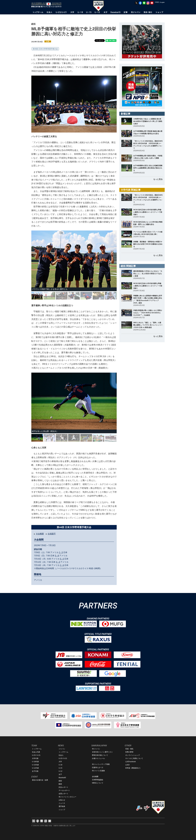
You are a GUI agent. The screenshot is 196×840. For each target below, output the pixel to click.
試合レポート (63, 787)
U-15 (60, 768)
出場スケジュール (98, 758)
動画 (60, 784)
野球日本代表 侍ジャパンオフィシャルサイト (47, 4)
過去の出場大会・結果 (40, 780)
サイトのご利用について (134, 758)
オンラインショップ (132, 755)
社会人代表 (36, 752)
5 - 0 (62, 559)
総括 (60, 781)
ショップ (62, 810)
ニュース (62, 803)
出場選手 (52, 534)
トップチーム (37, 749)
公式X (127, 765)
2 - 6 (62, 565)
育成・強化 (129, 749)
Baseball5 (62, 778)
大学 (60, 762)
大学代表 (35, 758)
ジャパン (62, 749)
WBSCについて (97, 783)
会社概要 (95, 776)
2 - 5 (61, 552)
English (162, 2)
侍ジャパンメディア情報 (101, 764)
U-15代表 (35, 765)
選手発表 (62, 806)
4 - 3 (58, 562)
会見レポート (63, 794)
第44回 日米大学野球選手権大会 (45, 49)
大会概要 (40, 534)
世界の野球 (129, 752)
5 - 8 (57, 555)
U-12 (60, 771)
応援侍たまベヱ (97, 767)
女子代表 (35, 771)
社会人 (61, 755)
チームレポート (64, 790)
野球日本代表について (100, 755)
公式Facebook (130, 762)
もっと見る (158, 179)
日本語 (157, 2)
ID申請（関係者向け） (133, 768)
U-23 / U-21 (36, 755)
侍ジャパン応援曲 (98, 771)
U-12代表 (35, 768)
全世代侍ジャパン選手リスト (102, 752)
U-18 (60, 765)
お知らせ (62, 800)
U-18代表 (35, 762)
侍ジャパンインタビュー (67, 797)
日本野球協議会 (97, 780)
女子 (60, 774)
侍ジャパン (96, 749)
